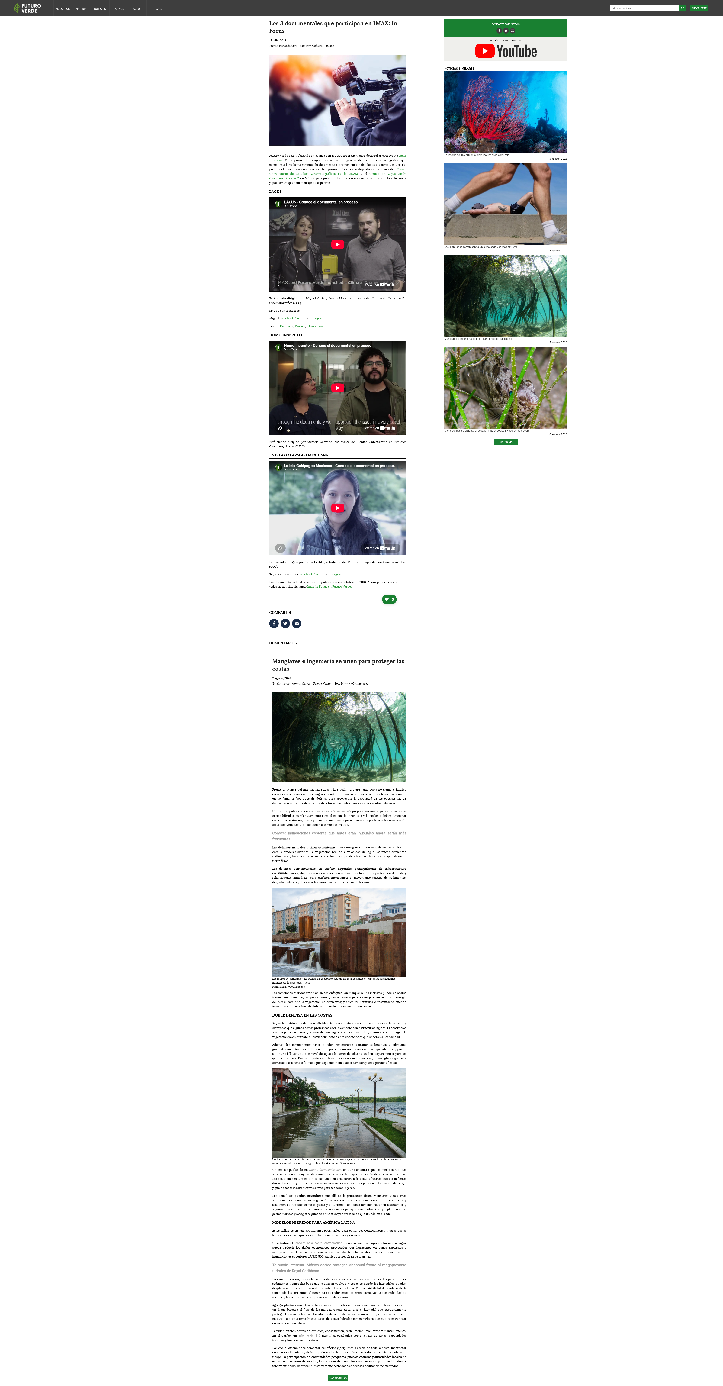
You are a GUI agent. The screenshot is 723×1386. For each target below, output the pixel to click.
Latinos (118, 9)
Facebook (287, 318)
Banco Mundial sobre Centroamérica (318, 1243)
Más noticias (338, 1378)
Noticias (100, 9)
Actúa (137, 9)
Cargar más (506, 442)
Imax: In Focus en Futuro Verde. (329, 586)
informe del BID (309, 1335)
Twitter (300, 318)
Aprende (81, 9)
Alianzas (156, 9)
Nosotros (63, 9)
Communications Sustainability (330, 811)
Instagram (316, 318)
